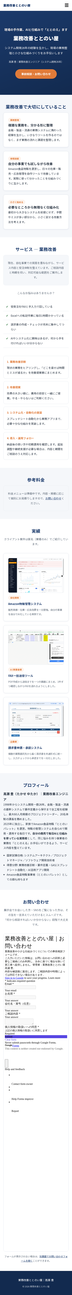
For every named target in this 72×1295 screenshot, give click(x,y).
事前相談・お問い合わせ (36, 74)
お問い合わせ (53, 498)
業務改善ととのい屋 (16, 5)
